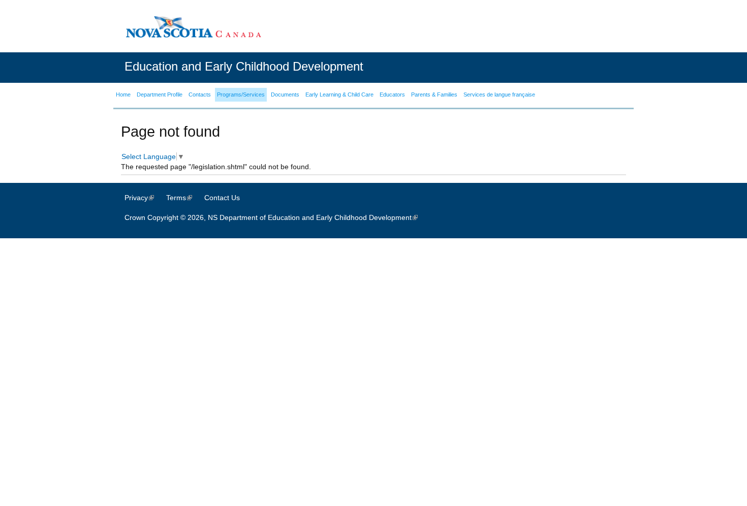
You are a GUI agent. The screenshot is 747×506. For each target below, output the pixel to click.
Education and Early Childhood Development (243, 66)
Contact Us (222, 198)
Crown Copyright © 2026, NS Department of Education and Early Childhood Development (276, 217)
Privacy (144, 198)
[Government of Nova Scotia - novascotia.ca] (193, 26)
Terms (184, 198)
